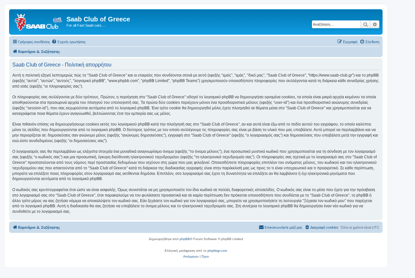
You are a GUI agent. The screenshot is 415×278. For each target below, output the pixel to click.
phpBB (185, 239)
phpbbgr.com (217, 250)
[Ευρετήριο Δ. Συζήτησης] (38, 21)
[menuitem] (69, 42)
